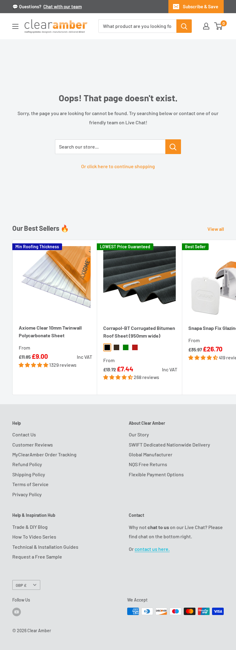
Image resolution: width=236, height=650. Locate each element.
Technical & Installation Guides (45, 547)
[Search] (184, 26)
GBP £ (21, 585)
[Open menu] (15, 26)
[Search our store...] (173, 146)
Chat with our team (62, 6)
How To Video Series (34, 537)
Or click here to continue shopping (118, 166)
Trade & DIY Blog (30, 527)
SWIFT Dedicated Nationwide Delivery (169, 444)
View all (216, 229)
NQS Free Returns (148, 464)
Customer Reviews (32, 444)
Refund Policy (27, 464)
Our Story (139, 434)
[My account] (206, 26)
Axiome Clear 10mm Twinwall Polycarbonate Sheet (50, 331)
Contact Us (24, 434)
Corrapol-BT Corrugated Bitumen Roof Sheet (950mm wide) (139, 332)
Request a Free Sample (37, 556)
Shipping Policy (28, 474)
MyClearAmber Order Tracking (44, 454)
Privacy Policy (27, 494)
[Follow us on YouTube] (16, 612)
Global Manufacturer (150, 454)
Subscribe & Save (200, 6)
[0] (218, 26)
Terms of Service (30, 484)
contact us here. (152, 549)
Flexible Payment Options (156, 474)
